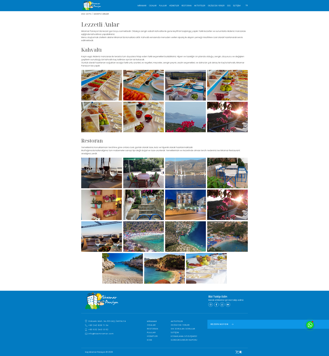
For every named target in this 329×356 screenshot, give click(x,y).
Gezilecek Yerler (216, 5)
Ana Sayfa (86, 14)
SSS (229, 5)
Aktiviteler (199, 5)
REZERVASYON (220, 324)
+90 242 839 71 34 (98, 325)
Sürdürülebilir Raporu (184, 340)
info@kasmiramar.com (101, 333)
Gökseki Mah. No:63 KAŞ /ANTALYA (107, 321)
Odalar (153, 5)
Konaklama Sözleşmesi (184, 336)
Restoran (186, 5)
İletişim (236, 5)
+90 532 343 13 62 (98, 329)
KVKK (149, 340)
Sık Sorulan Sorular (183, 328)
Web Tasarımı (238, 352)
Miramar (142, 5)
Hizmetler (174, 5)
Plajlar (163, 5)
